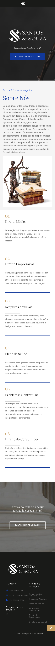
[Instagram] (7, 614)
